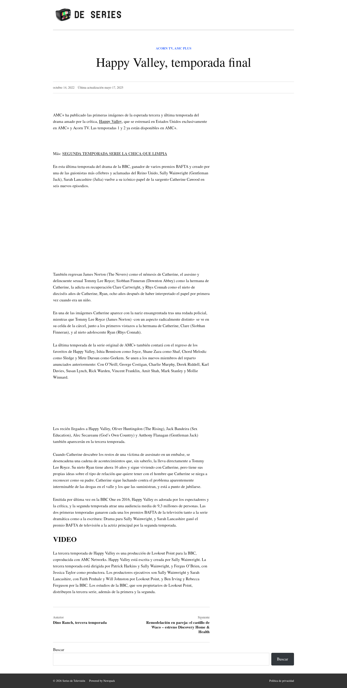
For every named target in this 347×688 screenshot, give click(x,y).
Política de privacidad (281, 681)
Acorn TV (164, 48)
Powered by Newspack (102, 681)
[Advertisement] (131, 223)
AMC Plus (182, 48)
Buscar (58, 649)
